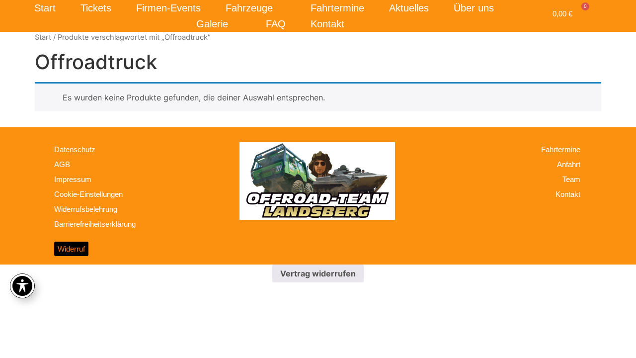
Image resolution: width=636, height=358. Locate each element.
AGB (62, 164)
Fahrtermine (337, 7)
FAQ (276, 23)
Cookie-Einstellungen (88, 194)
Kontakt (327, 23)
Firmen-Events (168, 7)
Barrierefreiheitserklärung (95, 224)
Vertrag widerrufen (318, 273)
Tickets (95, 7)
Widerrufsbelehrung (85, 209)
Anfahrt (568, 164)
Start (45, 7)
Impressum (72, 179)
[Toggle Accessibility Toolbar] (22, 286)
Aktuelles (409, 7)
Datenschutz (74, 149)
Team (571, 179)
